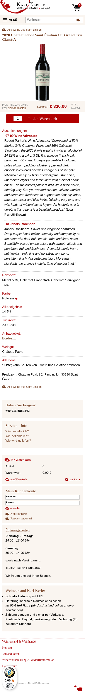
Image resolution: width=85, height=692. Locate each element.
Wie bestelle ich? (17, 431)
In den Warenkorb (42, 118)
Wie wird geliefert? (18, 440)
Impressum (44, 683)
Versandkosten (17, 108)
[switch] (10, 685)
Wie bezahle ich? (17, 436)
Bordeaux (9, 338)
